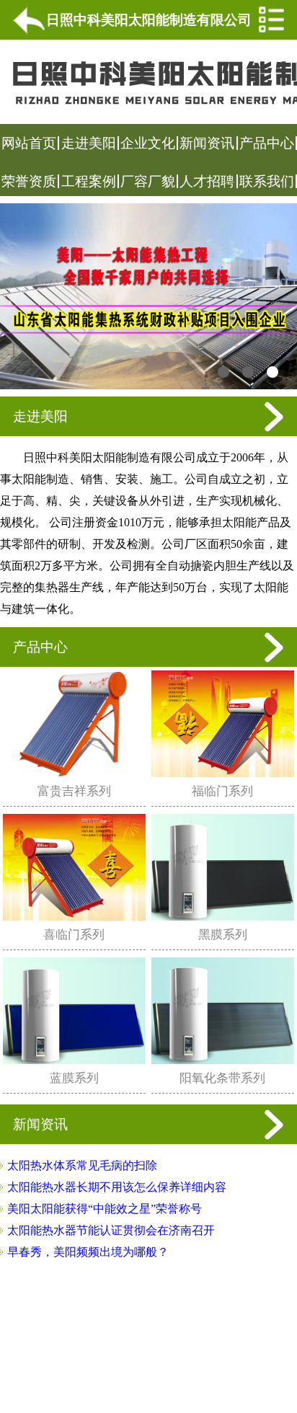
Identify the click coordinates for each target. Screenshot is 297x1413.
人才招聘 (206, 181)
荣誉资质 (28, 181)
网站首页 (28, 143)
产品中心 (266, 143)
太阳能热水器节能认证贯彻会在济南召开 (111, 1230)
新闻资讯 (206, 143)
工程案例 (88, 181)
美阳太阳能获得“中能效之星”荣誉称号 (104, 1208)
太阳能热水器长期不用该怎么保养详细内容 (116, 1187)
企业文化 (147, 143)
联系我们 (266, 181)
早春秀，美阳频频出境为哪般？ (88, 1252)
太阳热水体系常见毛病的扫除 (82, 1165)
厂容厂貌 (147, 181)
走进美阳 (88, 143)
